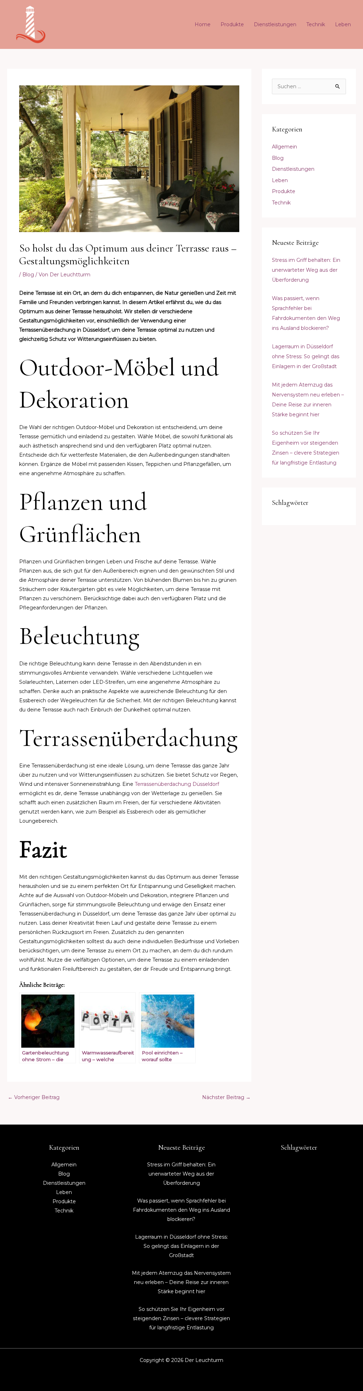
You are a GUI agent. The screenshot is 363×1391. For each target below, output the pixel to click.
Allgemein (284, 146)
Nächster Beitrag (226, 1097)
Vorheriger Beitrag (34, 1097)
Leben (343, 24)
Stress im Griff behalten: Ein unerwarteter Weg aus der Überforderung (306, 270)
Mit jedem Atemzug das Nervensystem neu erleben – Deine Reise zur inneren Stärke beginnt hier (181, 1282)
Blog (28, 274)
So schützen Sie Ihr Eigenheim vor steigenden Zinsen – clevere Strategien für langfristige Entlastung (181, 1318)
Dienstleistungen (275, 24)
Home (203, 24)
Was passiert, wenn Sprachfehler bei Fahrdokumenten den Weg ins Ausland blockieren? (181, 1210)
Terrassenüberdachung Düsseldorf (177, 784)
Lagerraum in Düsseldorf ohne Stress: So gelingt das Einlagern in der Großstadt (305, 356)
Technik (315, 24)
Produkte (232, 24)
